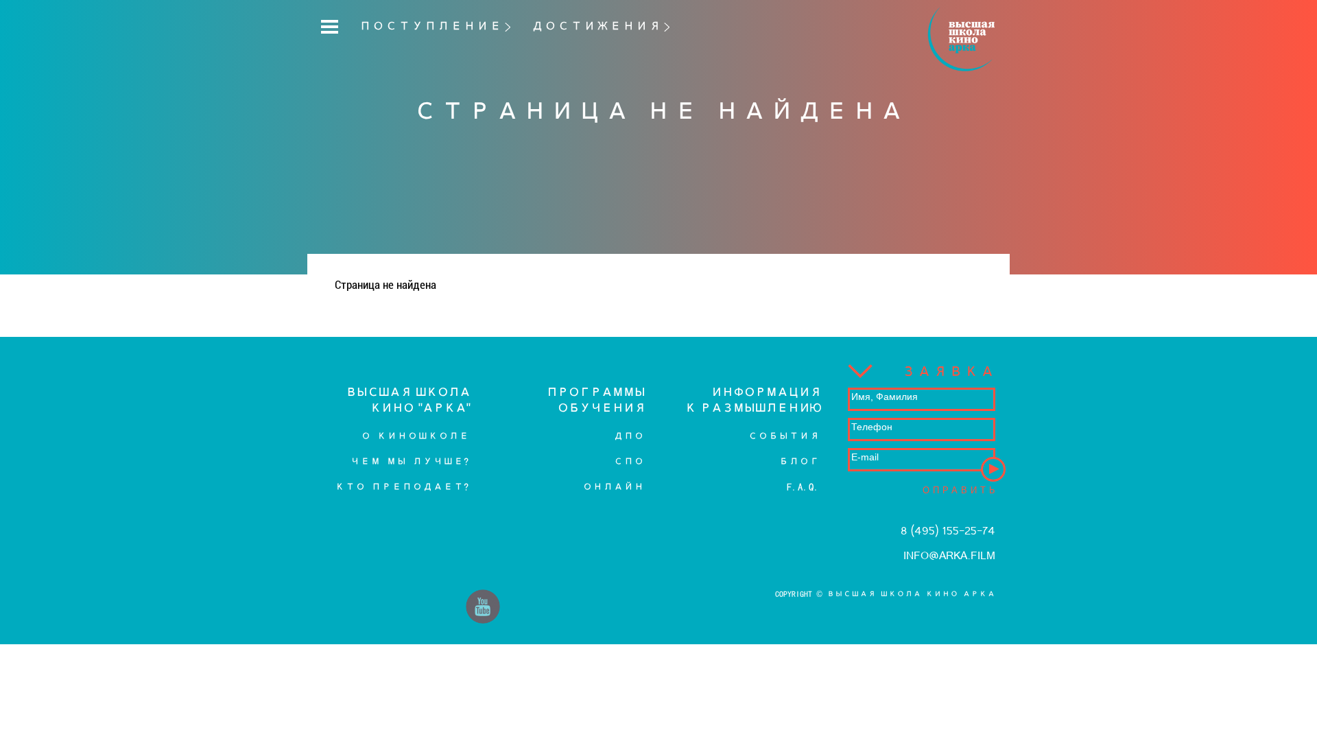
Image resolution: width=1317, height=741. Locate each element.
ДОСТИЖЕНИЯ (596, 26)
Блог (799, 461)
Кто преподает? (402, 487)
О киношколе (415, 436)
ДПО (628, 436)
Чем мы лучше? (409, 461)
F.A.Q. (803, 487)
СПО (628, 461)
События (784, 436)
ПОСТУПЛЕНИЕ (430, 26)
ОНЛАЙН (613, 487)
